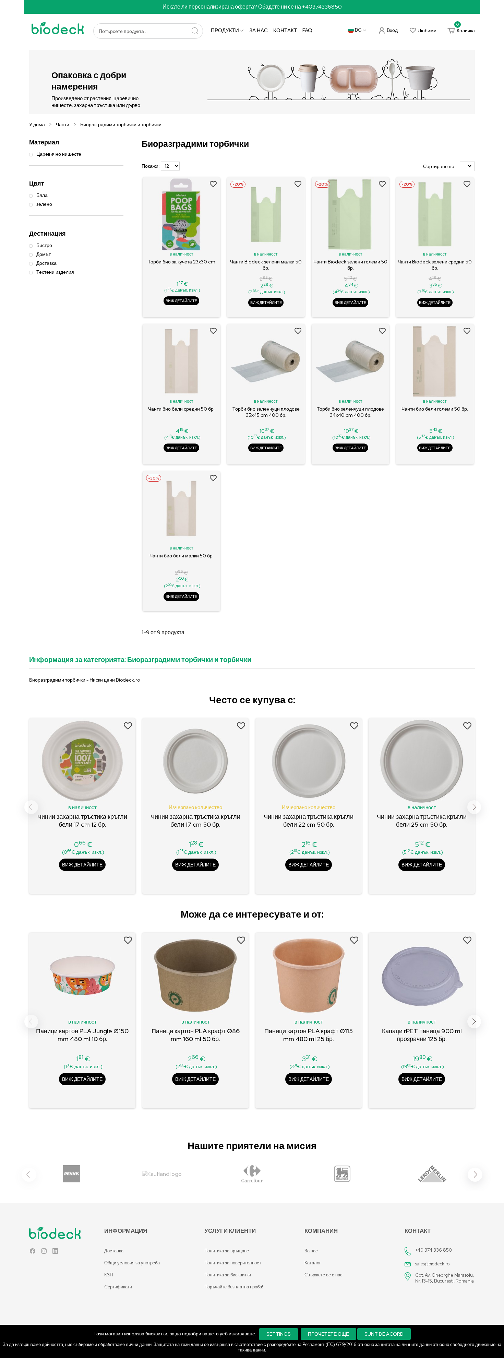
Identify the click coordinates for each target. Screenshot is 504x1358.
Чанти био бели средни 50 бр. (181, 409)
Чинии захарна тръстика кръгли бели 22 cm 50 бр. (308, 820)
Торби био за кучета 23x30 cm (181, 262)
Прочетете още (328, 1334)
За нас (258, 30)
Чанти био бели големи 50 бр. (434, 409)
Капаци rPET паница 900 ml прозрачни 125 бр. (422, 1035)
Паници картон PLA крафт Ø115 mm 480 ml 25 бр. (308, 1035)
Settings (278, 1334)
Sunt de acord (384, 1334)
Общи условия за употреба (132, 1263)
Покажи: (151, 166)
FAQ (307, 30)
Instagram (44, 1252)
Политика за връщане (226, 1251)
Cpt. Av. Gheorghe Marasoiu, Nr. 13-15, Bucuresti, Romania (444, 1278)
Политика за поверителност (232, 1263)
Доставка (113, 1251)
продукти (225, 30)
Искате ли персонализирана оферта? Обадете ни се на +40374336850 (252, 6)
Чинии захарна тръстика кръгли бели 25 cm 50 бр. (422, 820)
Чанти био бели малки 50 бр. (181, 556)
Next (474, 807)
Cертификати (118, 1287)
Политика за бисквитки (227, 1275)
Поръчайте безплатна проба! (233, 1287)
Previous (31, 807)
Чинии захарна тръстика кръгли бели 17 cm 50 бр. (195, 820)
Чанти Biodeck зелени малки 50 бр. (266, 265)
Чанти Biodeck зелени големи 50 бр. (350, 265)
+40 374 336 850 (433, 1250)
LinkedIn (55, 1252)
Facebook (32, 1252)
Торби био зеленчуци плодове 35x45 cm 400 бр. (266, 412)
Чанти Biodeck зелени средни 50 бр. (435, 265)
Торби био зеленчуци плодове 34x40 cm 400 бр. (350, 412)
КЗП (108, 1275)
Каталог (312, 1263)
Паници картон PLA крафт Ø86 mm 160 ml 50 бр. (196, 1035)
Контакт (285, 30)
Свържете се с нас (323, 1275)
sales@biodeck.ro (432, 1264)
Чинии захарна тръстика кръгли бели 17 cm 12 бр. (82, 820)
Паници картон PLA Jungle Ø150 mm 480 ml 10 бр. (82, 1035)
